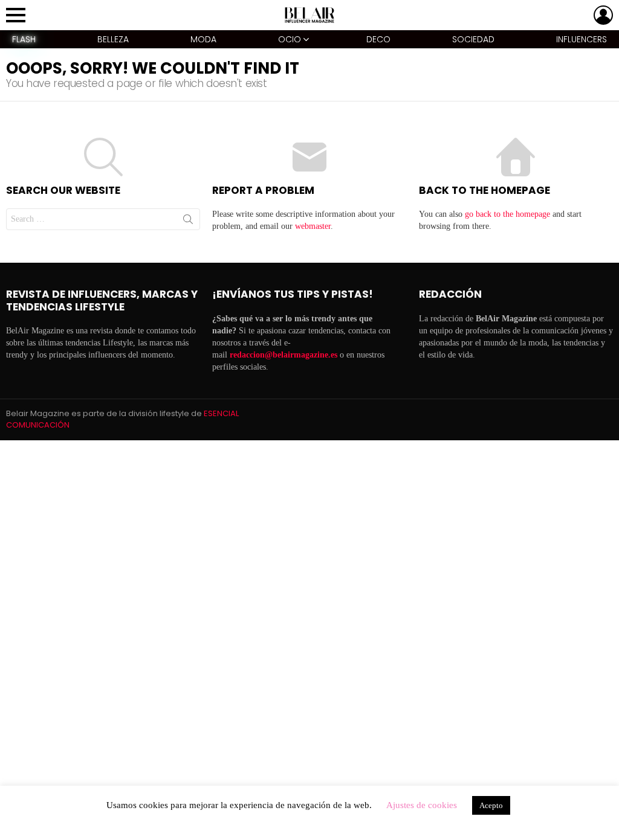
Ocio (289, 39)
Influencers (581, 39)
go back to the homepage (507, 214)
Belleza (113, 39)
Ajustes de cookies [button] (421, 805)
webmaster (313, 226)
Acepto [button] (491, 805)
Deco (378, 39)
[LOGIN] (603, 15)
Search (188, 221)
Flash (24, 39)
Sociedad (473, 39)
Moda (203, 39)
